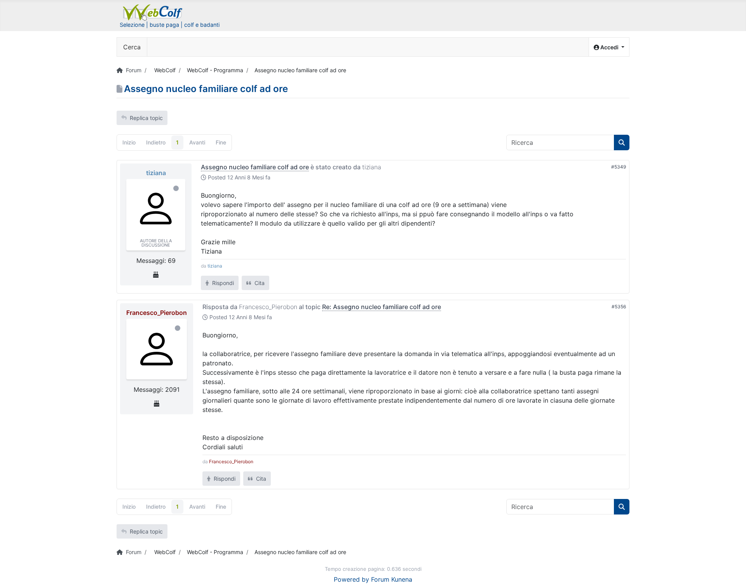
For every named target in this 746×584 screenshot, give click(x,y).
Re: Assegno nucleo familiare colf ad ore (381, 307)
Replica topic (146, 118)
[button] (609, 47)
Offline (176, 188)
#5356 (619, 306)
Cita (259, 283)
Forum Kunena (391, 579)
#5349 (618, 167)
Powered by (351, 579)
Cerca (132, 47)
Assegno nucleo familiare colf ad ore (255, 167)
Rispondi (222, 283)
